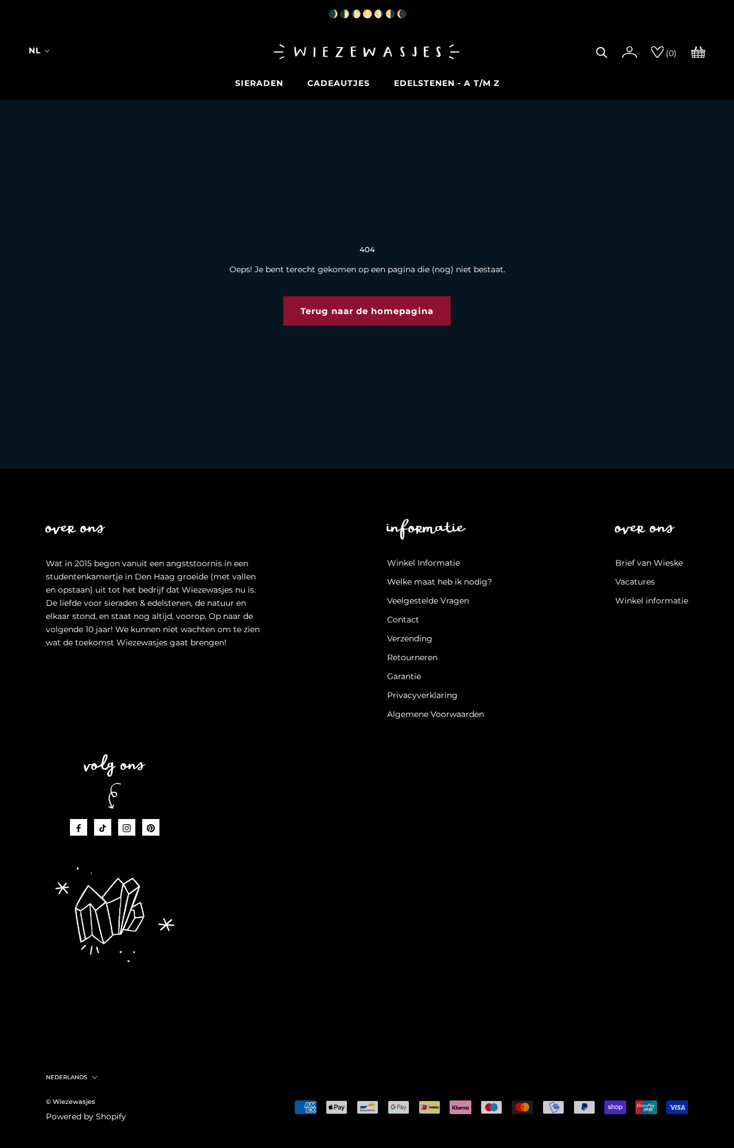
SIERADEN (259, 83)
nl (35, 50)
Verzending (409, 638)
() (670, 53)
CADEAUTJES (338, 83)
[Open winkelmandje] (698, 51)
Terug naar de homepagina (367, 310)
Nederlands (66, 1077)
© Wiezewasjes (70, 1102)
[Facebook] (79, 827)
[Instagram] (127, 827)
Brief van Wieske (649, 563)
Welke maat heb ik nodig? (439, 582)
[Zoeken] (602, 51)
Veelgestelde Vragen (428, 600)
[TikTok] (103, 827)
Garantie (404, 676)
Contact (403, 619)
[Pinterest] (151, 827)
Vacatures (635, 582)
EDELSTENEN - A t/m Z (446, 83)
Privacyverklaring (422, 695)
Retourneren (412, 657)
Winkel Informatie (423, 563)
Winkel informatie (651, 600)
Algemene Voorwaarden (435, 714)
